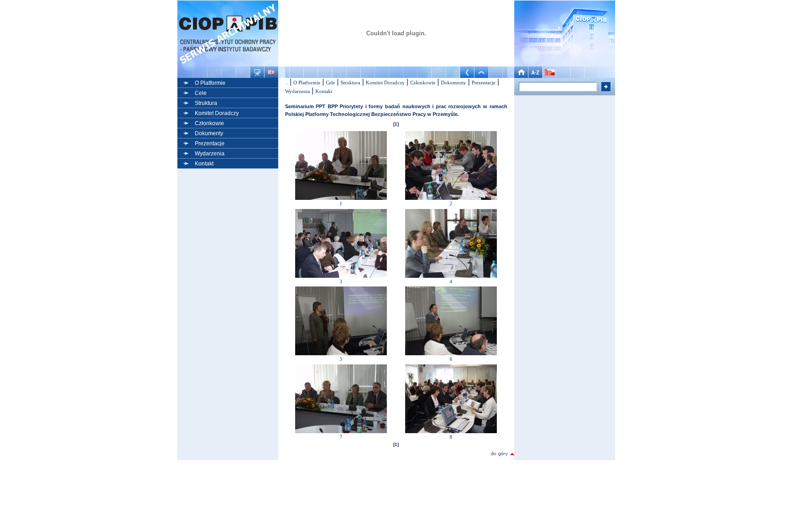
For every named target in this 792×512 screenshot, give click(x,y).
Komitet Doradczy (217, 113)
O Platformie (210, 83)
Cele (201, 93)
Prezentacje (210, 143)
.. (286, 82)
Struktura (206, 103)
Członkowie (209, 123)
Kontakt (204, 163)
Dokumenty (209, 133)
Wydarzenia (210, 153)
